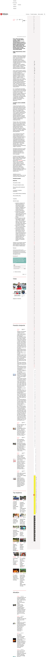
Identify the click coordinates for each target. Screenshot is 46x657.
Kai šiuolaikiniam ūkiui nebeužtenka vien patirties (21, 440)
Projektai (14, 528)
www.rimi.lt (20, 160)
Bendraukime (21, 557)
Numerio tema (14, 543)
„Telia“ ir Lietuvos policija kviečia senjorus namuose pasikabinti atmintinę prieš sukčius (21, 457)
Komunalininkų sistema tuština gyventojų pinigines (34, 217)
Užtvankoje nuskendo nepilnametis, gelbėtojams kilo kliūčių (34, 161)
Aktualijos (21, 501)
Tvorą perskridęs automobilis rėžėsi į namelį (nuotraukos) (34, 102)
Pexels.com (24, 36)
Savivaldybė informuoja (14, 557)
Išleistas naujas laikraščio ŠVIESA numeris (22, 547)
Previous (35, 542)
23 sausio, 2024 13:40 (16, 268)
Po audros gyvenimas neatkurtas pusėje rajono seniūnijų (16, 577)
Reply (25, 268)
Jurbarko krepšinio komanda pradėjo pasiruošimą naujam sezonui (15, 505)
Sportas (14, 500)
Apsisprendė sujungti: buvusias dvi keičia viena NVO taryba (22, 522)
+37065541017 (36, 507)
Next (32, 542)
